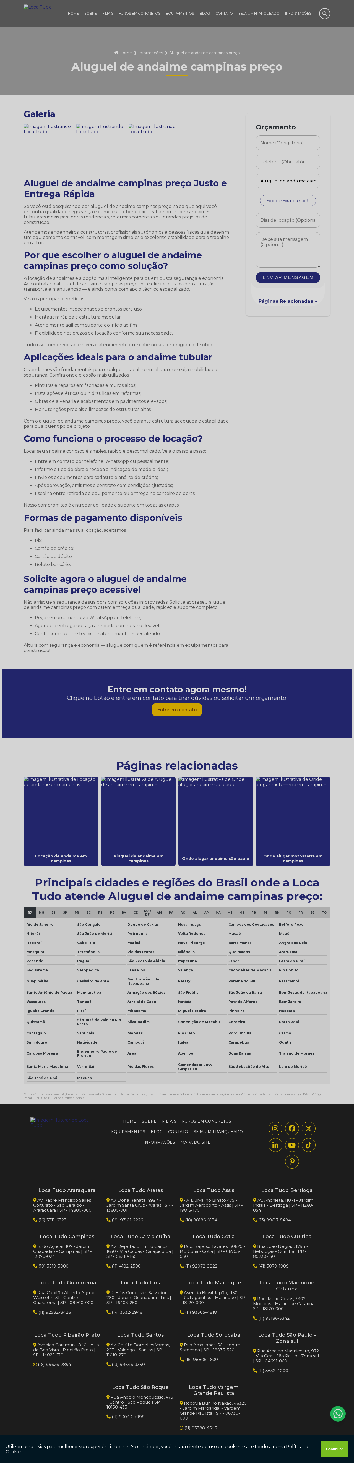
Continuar (334, 1449)
